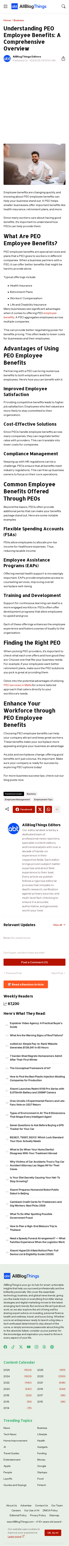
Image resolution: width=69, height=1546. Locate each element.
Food (40, 1478)
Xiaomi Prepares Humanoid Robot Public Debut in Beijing (34, 1191)
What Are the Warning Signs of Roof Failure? (36, 1035)
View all (57, 924)
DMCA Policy (50, 1510)
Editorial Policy (18, 1515)
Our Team (57, 1505)
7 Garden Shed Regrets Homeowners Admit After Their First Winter (36, 1057)
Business (19, 20)
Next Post (57, 973)
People (8, 1472)
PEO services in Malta (17, 685)
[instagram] (36, 1347)
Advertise (25, 1505)
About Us (11, 1505)
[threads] (44, 1347)
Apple (7, 1466)
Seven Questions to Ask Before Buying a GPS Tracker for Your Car (37, 1127)
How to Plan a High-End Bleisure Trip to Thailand (33, 1228)
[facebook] (5, 1347)
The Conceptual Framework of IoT (30, 1067)
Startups (42, 1472)
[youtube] (28, 1347)
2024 (18, 1376)
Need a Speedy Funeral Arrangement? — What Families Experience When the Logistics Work (37, 1240)
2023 (51, 1376)
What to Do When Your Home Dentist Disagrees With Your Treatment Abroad (33, 1151)
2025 (51, 1370)
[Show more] (57, 809)
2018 (18, 1395)
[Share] (61, 58)
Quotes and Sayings (15, 1485)
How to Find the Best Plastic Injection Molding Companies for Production (37, 1078)
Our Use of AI (31, 1510)
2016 (18, 1401)
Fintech (41, 1485)
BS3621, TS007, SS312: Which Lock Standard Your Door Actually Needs (37, 1139)
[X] (40, 809)
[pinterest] (52, 1347)
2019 (51, 1389)
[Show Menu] (5, 6)
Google (41, 1466)
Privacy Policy (38, 1515)
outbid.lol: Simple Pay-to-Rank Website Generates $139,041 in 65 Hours (33, 1045)
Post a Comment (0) (34, 962)
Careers (16, 1510)
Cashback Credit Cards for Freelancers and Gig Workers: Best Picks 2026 (36, 1203)
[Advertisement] (34, 100)
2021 (51, 1382)
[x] (21, 1347)
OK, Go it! (52, 1532)
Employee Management (17, 799)
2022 (18, 1382)
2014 (18, 1408)
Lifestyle (42, 1434)
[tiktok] (13, 1347)
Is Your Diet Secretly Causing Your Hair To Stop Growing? (35, 1179)
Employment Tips (43, 799)
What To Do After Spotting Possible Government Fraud (31, 1215)
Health (41, 1440)
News (7, 1428)
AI (5, 1447)
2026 (18, 1370)
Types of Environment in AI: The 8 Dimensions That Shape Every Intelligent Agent (37, 1114)
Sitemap (54, 1515)
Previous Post (14, 973)
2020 (18, 1389)
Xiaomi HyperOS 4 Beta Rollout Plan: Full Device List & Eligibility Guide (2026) (34, 1252)
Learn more (14, 1536)
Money (41, 1459)
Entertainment (12, 1459)
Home (7, 20)
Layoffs (8, 1478)
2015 (51, 1401)
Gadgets (42, 1447)
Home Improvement (15, 1440)
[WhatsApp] (48, 809)
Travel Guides (11, 1453)
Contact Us (41, 1505)
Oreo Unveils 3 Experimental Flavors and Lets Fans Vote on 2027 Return (37, 1102)
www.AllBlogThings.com (20, 1521)
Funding (42, 1453)
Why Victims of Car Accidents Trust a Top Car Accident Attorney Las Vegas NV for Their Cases (37, 1165)
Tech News (10, 1434)
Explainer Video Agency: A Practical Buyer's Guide (36, 1025)
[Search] (63, 6)
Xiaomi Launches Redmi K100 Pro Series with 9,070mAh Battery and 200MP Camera (37, 1090)
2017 (51, 1395)
